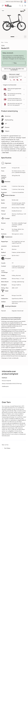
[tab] (12, 36)
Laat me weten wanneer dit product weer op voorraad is (14, 69)
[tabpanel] (14, 22)
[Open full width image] (25, 36)
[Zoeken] (20, 6)
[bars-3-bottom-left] (3, 5)
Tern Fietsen (7, 448)
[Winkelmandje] (25, 6)
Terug (15, 63)
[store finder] (21, 1)
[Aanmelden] (22, 6)
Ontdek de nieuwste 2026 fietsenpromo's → (13, 1)
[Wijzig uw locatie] (25, 2)
